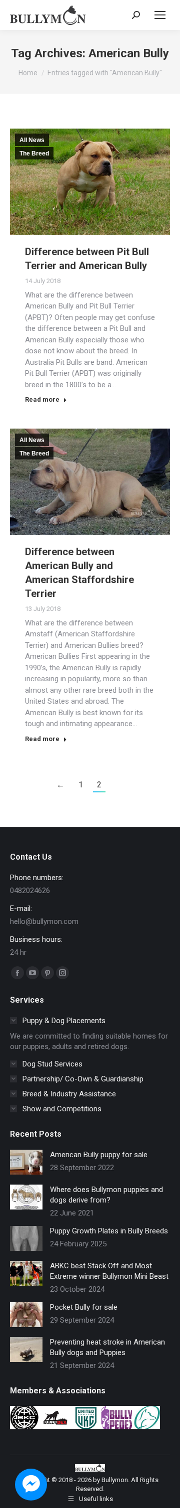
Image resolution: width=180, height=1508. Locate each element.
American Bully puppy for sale (99, 1154)
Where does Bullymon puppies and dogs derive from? (106, 1195)
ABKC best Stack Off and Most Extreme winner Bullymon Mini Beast (109, 1271)
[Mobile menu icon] (160, 15)
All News (32, 140)
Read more (42, 399)
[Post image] (26, 1162)
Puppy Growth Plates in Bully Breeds (109, 1230)
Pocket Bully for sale (84, 1307)
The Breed (34, 153)
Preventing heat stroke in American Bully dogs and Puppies (107, 1347)
